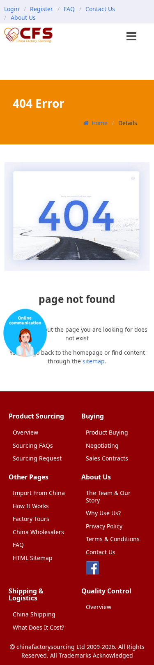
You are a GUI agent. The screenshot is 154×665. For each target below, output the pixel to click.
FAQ (69, 9)
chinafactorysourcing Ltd (50, 647)
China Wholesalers (38, 532)
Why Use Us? (103, 513)
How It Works (31, 506)
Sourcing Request (37, 458)
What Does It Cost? (38, 627)
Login (11, 9)
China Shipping (34, 614)
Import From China (39, 493)
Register (41, 9)
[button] (132, 37)
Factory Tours (31, 519)
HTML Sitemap (33, 558)
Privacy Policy (104, 526)
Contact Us (100, 9)
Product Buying (107, 432)
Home (100, 123)
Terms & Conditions (113, 539)
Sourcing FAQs (33, 445)
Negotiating (102, 445)
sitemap (94, 361)
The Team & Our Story (108, 496)
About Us (23, 17)
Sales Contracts (107, 458)
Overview (25, 432)
